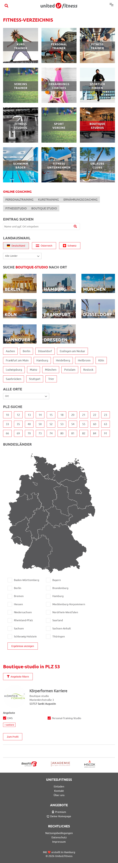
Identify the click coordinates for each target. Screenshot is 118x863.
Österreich (46, 245)
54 (72, 424)
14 (40, 414)
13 (29, 414)
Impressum (59, 841)
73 (40, 433)
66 (7, 433)
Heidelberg (63, 360)
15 (51, 414)
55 (83, 424)
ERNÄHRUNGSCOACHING (80, 199)
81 (72, 433)
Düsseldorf (45, 351)
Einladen (59, 786)
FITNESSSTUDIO (16, 208)
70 (29, 433)
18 (61, 414)
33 (7, 424)
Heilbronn (84, 360)
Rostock (88, 369)
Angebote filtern (20, 676)
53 (61, 424)
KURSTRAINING (48, 199)
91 (105, 433)
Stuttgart (34, 379)
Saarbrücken (13, 379)
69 (18, 433)
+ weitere (9, 724)
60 (94, 424)
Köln (101, 360)
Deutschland (18, 245)
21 (83, 414)
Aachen (10, 351)
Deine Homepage (60, 816)
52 (51, 424)
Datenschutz (59, 837)
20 (72, 414)
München (50, 369)
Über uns (59, 795)
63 (105, 424)
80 (61, 433)
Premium (60, 812)
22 (94, 414)
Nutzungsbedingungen (59, 833)
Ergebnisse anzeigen (22, 646)
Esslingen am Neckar (72, 351)
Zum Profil (12, 736)
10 (7, 414)
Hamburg (42, 360)
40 (29, 424)
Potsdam (69, 369)
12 (18, 414)
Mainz (33, 369)
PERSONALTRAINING (19, 199)
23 (105, 414)
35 (18, 424)
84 (94, 433)
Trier (51, 379)
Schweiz (72, 245)
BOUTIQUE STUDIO (44, 208)
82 (83, 433)
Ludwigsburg (14, 369)
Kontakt (59, 790)
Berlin (26, 351)
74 (51, 433)
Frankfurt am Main (17, 360)
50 (40, 424)
